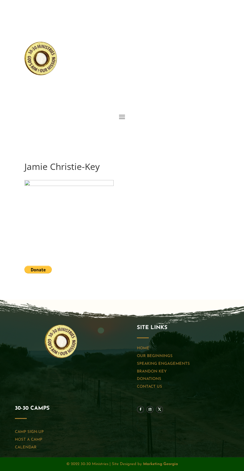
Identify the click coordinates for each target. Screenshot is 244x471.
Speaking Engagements (163, 364)
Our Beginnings (155, 356)
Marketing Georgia (160, 464)
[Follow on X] (215, 89)
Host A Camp (28, 440)
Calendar (26, 447)
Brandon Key (152, 371)
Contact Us (149, 387)
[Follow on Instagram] (203, 89)
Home (143, 348)
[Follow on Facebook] (191, 89)
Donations (149, 379)
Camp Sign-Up (29, 432)
